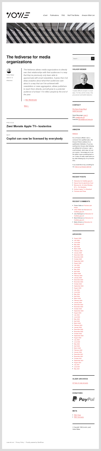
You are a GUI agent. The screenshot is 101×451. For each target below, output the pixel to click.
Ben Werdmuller (31, 100)
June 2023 (77, 317)
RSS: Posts (77, 415)
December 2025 (78, 255)
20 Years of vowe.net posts (80, 383)
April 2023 (77, 321)
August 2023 (77, 313)
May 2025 (77, 269)
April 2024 (77, 296)
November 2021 (78, 356)
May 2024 (77, 294)
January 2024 (78, 302)
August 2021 (77, 362)
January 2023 (78, 327)
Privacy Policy (20, 442)
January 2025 (78, 278)
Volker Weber (10, 75)
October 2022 (78, 333)
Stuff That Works (73, 15)
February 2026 (78, 251)
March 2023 (77, 323)
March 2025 (77, 273)
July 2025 (77, 265)
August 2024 (77, 288)
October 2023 (78, 309)
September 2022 (78, 336)
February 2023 (78, 325)
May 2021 (77, 369)
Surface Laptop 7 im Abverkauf (83, 189)
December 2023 (78, 304)
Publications (54, 15)
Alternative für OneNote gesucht (83, 181)
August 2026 (77, 238)
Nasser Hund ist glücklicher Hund (83, 183)
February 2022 (78, 350)
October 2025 (78, 259)
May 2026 (77, 244)
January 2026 (78, 253)
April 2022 (77, 346)
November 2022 (78, 331)
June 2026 (77, 242)
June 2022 (77, 342)
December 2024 (78, 280)
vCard (45, 15)
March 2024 (77, 298)
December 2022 (78, 329)
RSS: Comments (79, 417)
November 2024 (78, 282)
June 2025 (77, 267)
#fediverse (9, 80)
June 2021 (77, 367)
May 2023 (77, 319)
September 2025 (78, 261)
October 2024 (78, 284)
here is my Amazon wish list (83, 167)
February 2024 (78, 300)
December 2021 (78, 354)
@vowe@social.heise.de (86, 119)
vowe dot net (10, 442)
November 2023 (78, 307)
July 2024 (77, 290)
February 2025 (78, 275)
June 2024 (77, 292)
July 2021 (77, 365)
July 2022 (77, 340)
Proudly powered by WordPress (35, 442)
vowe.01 (85, 115)
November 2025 (78, 257)
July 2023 (77, 315)
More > (26, 106)
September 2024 (78, 286)
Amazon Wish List (88, 15)
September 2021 (78, 360)
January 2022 (78, 352)
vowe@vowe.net (80, 117)
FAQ (63, 15)
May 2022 (77, 344)
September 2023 (78, 311)
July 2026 (77, 240)
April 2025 (77, 271)
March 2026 (77, 249)
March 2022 (77, 348)
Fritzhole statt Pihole (80, 191)
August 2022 (77, 338)
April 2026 (77, 246)
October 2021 (78, 358)
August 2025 (77, 263)
